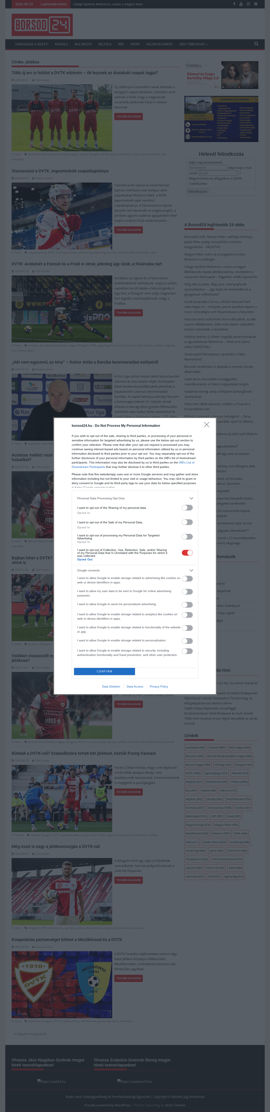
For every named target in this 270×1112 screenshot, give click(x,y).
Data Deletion (111, 686)
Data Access (135, 686)
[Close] (208, 426)
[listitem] (135, 498)
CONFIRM (104, 671)
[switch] (187, 507)
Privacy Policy (159, 686)
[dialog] (135, 556)
